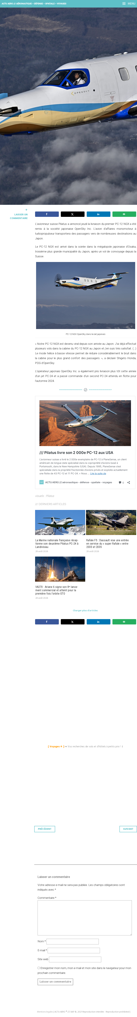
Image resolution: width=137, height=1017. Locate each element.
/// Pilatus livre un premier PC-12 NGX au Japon (60, 65)
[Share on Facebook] (47, 214)
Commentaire (47, 897)
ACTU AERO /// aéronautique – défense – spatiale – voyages (34, 3)
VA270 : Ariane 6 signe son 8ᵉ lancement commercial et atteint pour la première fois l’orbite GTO (56, 590)
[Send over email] (124, 214)
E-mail (42, 950)
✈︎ (26, 210)
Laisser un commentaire (19, 216)
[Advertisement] (86, 660)
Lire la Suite (15, 90)
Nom (42, 941)
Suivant (128, 829)
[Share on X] (73, 214)
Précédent (44, 829)
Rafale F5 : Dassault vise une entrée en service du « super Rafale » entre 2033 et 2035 (107, 544)
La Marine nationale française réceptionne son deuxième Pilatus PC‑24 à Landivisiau (57, 544)
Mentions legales (45, 1012)
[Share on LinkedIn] (98, 214)
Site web (43, 959)
